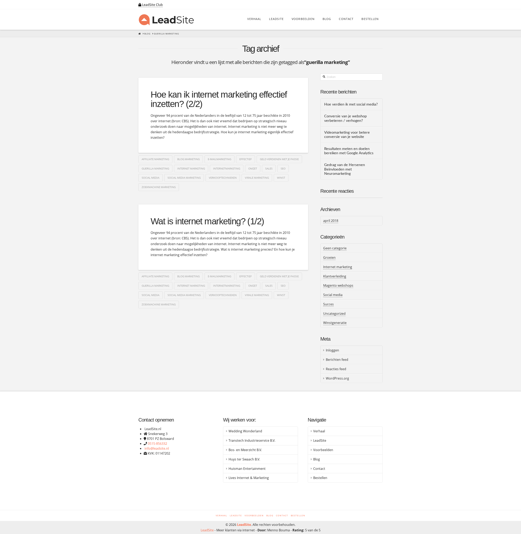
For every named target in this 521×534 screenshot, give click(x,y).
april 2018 (330, 220)
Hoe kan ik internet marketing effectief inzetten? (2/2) (219, 99)
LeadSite (319, 440)
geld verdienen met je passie (279, 159)
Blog (316, 459)
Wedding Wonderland (245, 431)
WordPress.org (337, 378)
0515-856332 (157, 443)
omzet (252, 168)
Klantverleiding (334, 276)
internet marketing (191, 168)
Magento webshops (338, 285)
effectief (245, 159)
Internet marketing (337, 267)
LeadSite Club (152, 4)
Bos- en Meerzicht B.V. (245, 450)
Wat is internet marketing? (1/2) (207, 221)
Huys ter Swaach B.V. (244, 459)
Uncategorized (334, 313)
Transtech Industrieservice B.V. (252, 440)
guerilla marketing (155, 168)
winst (281, 177)
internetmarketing (226, 168)
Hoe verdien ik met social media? (351, 104)
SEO (283, 168)
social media (150, 177)
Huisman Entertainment (247, 468)
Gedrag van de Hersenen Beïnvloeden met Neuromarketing (344, 169)
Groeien (329, 257)
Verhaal (319, 431)
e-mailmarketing (219, 159)
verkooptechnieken (223, 177)
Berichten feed (337, 359)
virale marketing (257, 177)
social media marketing (184, 177)
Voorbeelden (323, 450)
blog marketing (188, 159)
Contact (319, 468)
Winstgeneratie (335, 322)
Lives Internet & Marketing (249, 478)
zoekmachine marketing (159, 187)
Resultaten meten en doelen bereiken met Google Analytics (348, 151)
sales (269, 168)
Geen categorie (335, 248)
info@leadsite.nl (156, 448)
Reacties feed (336, 369)
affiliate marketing (155, 159)
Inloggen (332, 350)
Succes (328, 304)
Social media (333, 295)
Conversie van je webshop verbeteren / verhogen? (345, 118)
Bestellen (320, 478)
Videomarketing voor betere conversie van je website (347, 135)
